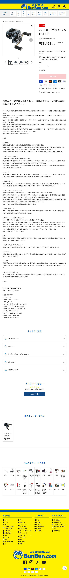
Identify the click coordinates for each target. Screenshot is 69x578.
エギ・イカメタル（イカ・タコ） (9, 527)
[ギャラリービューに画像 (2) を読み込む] (16, 62)
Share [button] (63, 88)
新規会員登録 (40, 526)
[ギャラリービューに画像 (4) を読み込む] (26, 62)
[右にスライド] (31, 62)
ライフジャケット (62, 13)
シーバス (33, 13)
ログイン (38, 528)
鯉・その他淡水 (8, 541)
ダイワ (23, 13)
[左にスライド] (6, 62)
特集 (21, 544)
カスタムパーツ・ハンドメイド (25, 536)
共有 (55, 88)
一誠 (28, 13)
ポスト (42, 88)
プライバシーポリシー (60, 524)
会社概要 (38, 531)
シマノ (18, 13)
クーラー (39, 13)
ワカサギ (6, 537)
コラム (38, 522)
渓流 (5, 539)
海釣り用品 (7, 533)
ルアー (6, 524)
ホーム (4, 21)
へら (5, 535)
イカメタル (13, 13)
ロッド (6, 520)
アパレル (22, 522)
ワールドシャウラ (53, 13)
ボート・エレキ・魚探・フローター (25, 532)
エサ (21, 539)
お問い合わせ (57, 522)
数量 (40, 63)
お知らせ (38, 524)
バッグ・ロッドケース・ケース (25, 525)
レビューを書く (34, 394)
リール (6, 522)
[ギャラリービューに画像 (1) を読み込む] (10, 62)
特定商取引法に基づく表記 (60, 527)
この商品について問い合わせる (50, 92)
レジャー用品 (23, 528)
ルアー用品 (7, 531)
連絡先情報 (57, 531)
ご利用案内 (57, 520)
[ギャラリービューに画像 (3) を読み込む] (21, 62)
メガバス (45, 13)
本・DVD (22, 541)
